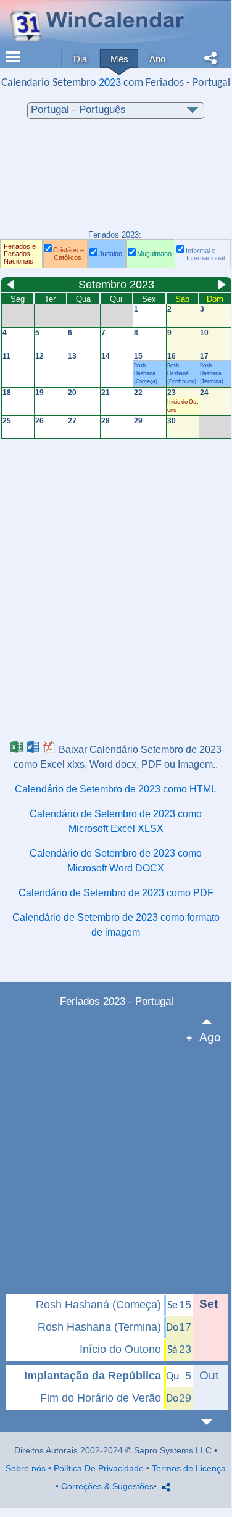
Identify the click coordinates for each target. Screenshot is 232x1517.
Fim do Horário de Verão (100, 1397)
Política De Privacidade (99, 1468)
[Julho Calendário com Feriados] (213, 1021)
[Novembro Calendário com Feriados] (213, 1422)
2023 (110, 83)
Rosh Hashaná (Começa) (98, 1304)
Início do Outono (120, 1349)
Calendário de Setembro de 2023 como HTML (116, 789)
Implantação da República (92, 1375)
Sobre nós (26, 1468)
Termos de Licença (189, 1468)
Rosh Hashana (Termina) (99, 1326)
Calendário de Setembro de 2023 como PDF (116, 892)
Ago (210, 1037)
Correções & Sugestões (107, 1486)
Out (208, 1375)
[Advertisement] (115, 181)
